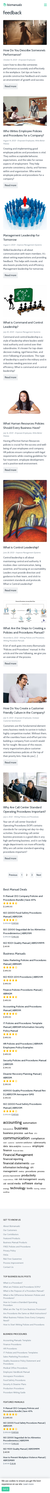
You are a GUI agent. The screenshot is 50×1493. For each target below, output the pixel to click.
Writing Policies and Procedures (32, 637)
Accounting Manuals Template (17, 1340)
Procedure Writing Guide (14, 1392)
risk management (28, 1179)
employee (38, 1146)
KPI (31, 1167)
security (41, 1179)
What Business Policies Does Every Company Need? (24, 1319)
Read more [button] (10, 86)
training (36, 1189)
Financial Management (18, 1155)
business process (13, 1133)
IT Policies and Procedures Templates (20, 1352)
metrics (21, 1171)
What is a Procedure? (13, 1283)
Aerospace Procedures (13, 1376)
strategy (6, 1189)
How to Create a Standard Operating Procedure (20, 1303)
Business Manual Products (15, 1242)
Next (39, 875)
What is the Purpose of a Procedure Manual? (23, 1291)
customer (11, 1143)
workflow (6, 1192)
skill (4, 1184)
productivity (28, 1175)
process (41, 1171)
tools (30, 1188)
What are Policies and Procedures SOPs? (22, 1287)
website (43, 1189)
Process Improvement (13, 1263)
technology (17, 1188)
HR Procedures (10, 1348)
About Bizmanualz (11, 1226)
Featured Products (11, 1238)
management (10, 1171)
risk (16, 1179)
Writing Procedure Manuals (13, 640)
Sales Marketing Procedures (16, 1356)
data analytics (15, 1146)
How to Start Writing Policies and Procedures (23, 1324)
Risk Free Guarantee (12, 1259)
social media (14, 1183)
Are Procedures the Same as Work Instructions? (25, 1313)
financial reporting (13, 1159)
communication (16, 1138)
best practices (8, 1129)
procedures (30, 1171)
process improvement (11, 1176)
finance (7, 1150)
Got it (5, 1489)
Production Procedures (13, 1388)
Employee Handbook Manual (16, 1372)
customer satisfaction (24, 1142)
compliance (38, 1138)
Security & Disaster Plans (14, 1384)
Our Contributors (11, 1234)
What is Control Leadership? (21, 547)
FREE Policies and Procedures (17, 1246)
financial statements (16, 1163)
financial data (18, 1151)
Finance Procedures (12, 1344)
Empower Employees (27, 60)
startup (38, 1183)
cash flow (28, 1133)
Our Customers (10, 1230)
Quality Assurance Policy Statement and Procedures (21, 1362)
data (5, 1146)
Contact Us (8, 1267)
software (27, 1183)
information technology (16, 1167)
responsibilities (8, 1179)
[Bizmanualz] (12, 5)
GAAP (32, 1164)
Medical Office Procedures (15, 1368)
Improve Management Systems (29, 245)
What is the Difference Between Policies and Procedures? (24, 1296)
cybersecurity (40, 1142)
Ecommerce (27, 1146)
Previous (13, 875)
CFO (35, 1133)
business (21, 1128)
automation (30, 1122)
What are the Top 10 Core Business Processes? (24, 1309)
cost (5, 1142)
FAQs (5, 1255)
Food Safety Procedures (14, 1380)
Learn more (28, 1484)
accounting (12, 1122)
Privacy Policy (9, 1250)
